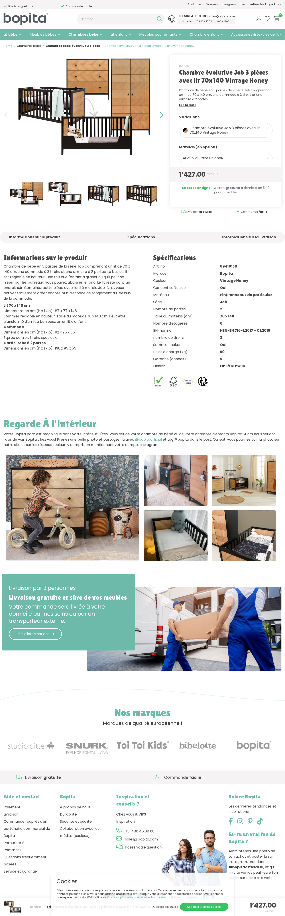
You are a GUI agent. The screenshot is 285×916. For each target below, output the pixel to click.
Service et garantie (20, 871)
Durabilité (68, 814)
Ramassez (12, 850)
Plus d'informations (32, 633)
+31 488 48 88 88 (191, 16)
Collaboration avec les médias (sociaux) (79, 832)
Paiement (12, 807)
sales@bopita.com (222, 16)
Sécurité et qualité (76, 821)
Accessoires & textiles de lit (255, 34)
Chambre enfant (204, 34)
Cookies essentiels (165, 907)
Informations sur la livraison (249, 237)
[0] (277, 18)
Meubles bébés (43, 34)
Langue (228, 4)
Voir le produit (22, 552)
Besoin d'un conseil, (32, 4)
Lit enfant (119, 34)
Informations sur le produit (34, 237)
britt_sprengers (166, 553)
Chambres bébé (83, 34)
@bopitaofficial (148, 439)
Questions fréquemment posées (25, 861)
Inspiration (125, 821)
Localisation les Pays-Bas (260, 4)
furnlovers (162, 498)
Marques (212, 4)
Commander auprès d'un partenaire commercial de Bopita (27, 828)
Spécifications (141, 237)
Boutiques (195, 4)
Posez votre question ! (144, 847)
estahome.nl (59, 552)
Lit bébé (11, 34)
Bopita (184, 66)
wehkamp (230, 498)
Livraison (11, 814)
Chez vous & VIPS (131, 814)
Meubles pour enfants (158, 34)
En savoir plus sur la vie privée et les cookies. (137, 897)
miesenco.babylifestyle (241, 553)
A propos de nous (75, 807)
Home (8, 46)
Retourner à (14, 842)
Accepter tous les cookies (204, 907)
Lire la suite (187, 105)
